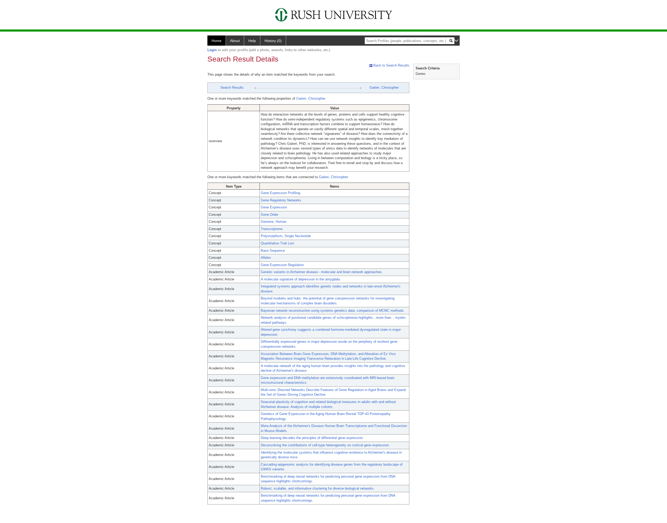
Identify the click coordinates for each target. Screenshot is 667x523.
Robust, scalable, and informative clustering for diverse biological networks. (318, 488)
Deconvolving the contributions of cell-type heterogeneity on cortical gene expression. (325, 445)
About (235, 41)
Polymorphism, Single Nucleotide (286, 236)
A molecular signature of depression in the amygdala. (301, 279)
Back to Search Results (390, 65)
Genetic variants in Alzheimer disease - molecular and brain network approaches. (322, 272)
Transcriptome (271, 229)
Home (216, 41)
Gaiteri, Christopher (384, 87)
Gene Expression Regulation (282, 265)
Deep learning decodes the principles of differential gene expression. (312, 438)
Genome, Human (273, 222)
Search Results (232, 87)
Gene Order (269, 215)
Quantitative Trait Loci (277, 243)
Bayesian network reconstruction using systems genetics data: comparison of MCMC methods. (333, 310)
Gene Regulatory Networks (281, 200)
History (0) (273, 41)
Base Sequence (273, 251)
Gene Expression (274, 207)
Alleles (266, 258)
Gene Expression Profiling (280, 193)
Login (212, 50)
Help (252, 41)
